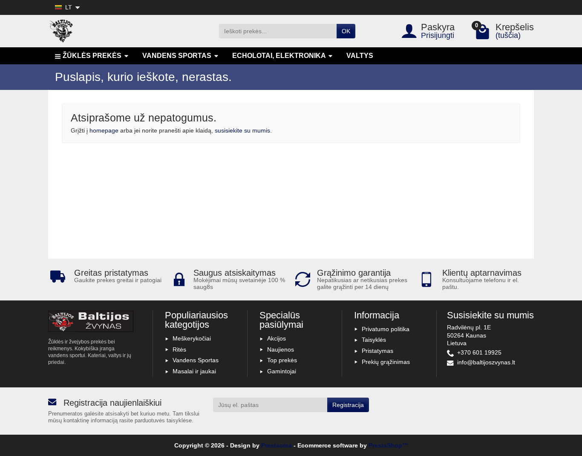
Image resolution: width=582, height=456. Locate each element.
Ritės (179, 349)
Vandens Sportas (196, 360)
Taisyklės (374, 339)
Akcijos (276, 338)
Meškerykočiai (192, 338)
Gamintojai (281, 371)
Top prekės (282, 360)
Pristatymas (377, 350)
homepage (103, 130)
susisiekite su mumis (242, 130)
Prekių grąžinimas (386, 361)
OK (346, 31)
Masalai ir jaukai (194, 371)
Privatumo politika (385, 329)
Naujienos (280, 349)
